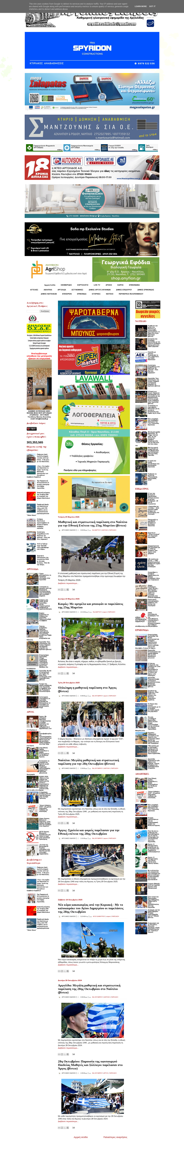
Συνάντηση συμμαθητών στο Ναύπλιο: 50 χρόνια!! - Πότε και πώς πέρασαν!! (43, 535)
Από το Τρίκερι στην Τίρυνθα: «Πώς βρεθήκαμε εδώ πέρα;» (43, 546)
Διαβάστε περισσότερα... (68, 583)
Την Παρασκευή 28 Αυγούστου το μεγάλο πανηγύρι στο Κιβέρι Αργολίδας (43, 484)
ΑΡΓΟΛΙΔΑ (62, 290)
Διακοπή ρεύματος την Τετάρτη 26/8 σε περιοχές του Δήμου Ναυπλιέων (43, 495)
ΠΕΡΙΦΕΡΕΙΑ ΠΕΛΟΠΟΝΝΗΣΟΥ (131, 294)
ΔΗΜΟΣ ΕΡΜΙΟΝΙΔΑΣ (145, 290)
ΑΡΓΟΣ (106, 1073)
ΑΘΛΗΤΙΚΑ (48, 290)
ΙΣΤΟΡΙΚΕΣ (96, 294)
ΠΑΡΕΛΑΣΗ (112, 530)
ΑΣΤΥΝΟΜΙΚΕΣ (77, 290)
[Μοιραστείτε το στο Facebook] (67, 589)
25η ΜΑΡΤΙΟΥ (96, 530)
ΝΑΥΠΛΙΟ (109, 294)
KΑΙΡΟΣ (120, 285)
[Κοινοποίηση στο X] (65, 589)
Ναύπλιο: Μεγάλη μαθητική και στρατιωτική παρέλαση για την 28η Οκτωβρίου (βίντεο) (88, 761)
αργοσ (106, 696)
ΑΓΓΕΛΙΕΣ (34, 290)
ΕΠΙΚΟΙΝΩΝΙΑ (134, 285)
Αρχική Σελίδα (49, 285)
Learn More (141, 6)
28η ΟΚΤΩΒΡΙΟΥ (97, 696)
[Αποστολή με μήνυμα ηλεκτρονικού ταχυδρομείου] (59, 589)
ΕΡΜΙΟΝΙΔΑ (81, 294)
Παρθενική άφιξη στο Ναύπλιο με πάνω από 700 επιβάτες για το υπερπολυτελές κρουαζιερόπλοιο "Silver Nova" (38, 510)
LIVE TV (97, 285)
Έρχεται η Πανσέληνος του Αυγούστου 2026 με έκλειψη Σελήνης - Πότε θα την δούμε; (43, 560)
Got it (152, 6)
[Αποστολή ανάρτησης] (73, 589)
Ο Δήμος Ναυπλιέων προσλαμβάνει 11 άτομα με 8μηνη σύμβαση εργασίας (43, 523)
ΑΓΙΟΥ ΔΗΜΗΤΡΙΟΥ (99, 916)
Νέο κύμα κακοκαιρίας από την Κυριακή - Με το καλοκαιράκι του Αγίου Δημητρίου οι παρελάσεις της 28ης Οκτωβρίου (91, 908)
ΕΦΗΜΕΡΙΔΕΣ (66, 285)
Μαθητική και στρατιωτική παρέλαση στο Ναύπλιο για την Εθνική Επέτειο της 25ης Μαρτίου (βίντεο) (92, 523)
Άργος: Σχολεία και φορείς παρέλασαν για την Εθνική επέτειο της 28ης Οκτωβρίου (88, 831)
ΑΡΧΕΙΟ (109, 285)
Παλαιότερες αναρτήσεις (115, 1137)
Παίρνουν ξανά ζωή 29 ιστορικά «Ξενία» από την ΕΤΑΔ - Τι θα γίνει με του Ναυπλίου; (43, 458)
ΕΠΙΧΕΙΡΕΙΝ (67, 294)
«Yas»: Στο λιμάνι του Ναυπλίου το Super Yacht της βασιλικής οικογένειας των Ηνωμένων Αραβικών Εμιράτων (38, 471)
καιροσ (105, 612)
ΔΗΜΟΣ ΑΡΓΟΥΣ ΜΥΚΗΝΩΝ (100, 290)
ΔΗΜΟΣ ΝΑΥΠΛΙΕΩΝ (49, 294)
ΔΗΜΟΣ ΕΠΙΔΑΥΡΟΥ (124, 290)
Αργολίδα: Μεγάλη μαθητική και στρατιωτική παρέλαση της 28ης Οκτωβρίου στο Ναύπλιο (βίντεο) (89, 989)
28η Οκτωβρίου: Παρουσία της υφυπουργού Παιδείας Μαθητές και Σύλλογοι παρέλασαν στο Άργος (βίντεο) (90, 1065)
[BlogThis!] (62, 589)
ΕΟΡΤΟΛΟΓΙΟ (82, 285)
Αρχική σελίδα (81, 1137)
